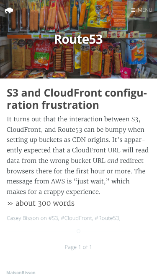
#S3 (53, 218)
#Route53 (107, 218)
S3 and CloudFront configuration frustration (77, 99)
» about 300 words (41, 203)
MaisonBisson (21, 272)
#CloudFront (76, 218)
